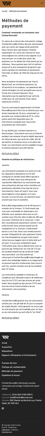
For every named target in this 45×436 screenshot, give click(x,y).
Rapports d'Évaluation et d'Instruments (19, 355)
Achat (4, 343)
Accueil (4, 11)
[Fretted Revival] (5, 337)
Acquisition (7, 347)
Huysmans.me (7, 432)
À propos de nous (9, 363)
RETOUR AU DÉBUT (10, 154)
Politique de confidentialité (14, 367)
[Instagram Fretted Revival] (3, 409)
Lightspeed (6, 430)
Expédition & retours (11, 375)
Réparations (7, 351)
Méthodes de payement (18, 11)
